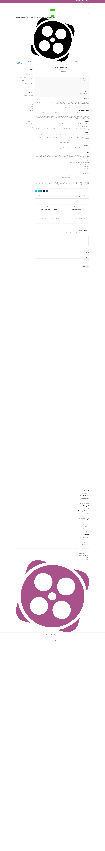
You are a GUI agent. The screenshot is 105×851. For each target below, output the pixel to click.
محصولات (31, 119)
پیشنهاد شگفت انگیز (30, 97)
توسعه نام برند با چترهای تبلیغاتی (48, 209)
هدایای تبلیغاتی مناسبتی (29, 123)
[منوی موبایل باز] (52, 12)
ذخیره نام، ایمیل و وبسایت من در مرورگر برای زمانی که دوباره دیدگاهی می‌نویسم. (75, 263)
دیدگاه (87, 234)
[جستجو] (52, 5)
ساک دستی (31, 110)
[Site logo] (86, 3)
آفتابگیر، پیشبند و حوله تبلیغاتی (28, 95)
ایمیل (87, 252)
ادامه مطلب (75, 221)
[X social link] (53, 1)
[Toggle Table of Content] (86, 79)
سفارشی (86, 89)
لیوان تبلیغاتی (31, 117)
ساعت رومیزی (30, 106)
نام (88, 247)
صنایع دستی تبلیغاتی (75, 209)
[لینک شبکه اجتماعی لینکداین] (52, 1)
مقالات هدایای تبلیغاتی (61, 64)
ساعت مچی (31, 108)
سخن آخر (86, 95)
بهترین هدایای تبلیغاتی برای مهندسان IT (27, 83)
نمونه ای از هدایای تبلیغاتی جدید (83, 93)
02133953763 (80, 2)
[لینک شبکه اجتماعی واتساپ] (51, 1)
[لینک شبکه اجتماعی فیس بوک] (55, 1)
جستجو (32, 64)
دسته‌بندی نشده (30, 102)
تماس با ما (52, 9)
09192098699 (19, 63)
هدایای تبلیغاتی (85, 80)
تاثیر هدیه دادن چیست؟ (29, 87)
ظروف (32, 115)
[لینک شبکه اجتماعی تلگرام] (50, 1)
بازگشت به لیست (62, 196)
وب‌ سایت (87, 257)
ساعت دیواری (31, 104)
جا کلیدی (31, 100)
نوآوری (86, 91)
